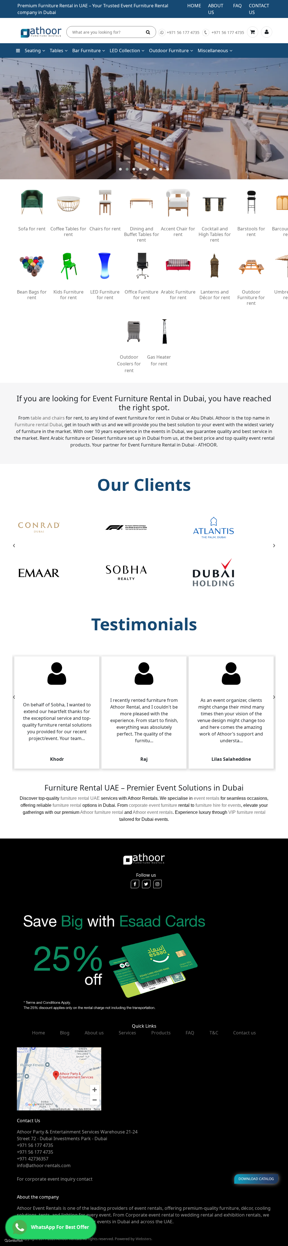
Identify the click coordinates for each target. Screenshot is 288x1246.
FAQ (190, 1033)
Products (161, 1033)
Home (194, 6)
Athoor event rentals (153, 812)
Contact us (244, 1033)
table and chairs (48, 418)
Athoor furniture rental (101, 812)
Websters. (144, 1238)
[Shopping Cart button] (252, 32)
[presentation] (14, 545)
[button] (120, 169)
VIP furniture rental (247, 812)
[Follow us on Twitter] (146, 884)
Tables (56, 50)
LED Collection (125, 50)
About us (94, 1033)
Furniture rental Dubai (38, 425)
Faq (237, 6)
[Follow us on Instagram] (157, 884)
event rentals (206, 798)
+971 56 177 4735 (183, 32)
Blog (64, 1033)
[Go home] (144, 858)
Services (127, 1033)
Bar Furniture (86, 50)
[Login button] (266, 32)
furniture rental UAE (80, 798)
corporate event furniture (153, 805)
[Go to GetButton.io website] (13, 1240)
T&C (214, 1033)
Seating (33, 50)
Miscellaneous (213, 50)
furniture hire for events (218, 805)
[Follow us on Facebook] (135, 884)
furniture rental (67, 805)
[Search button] (148, 32)
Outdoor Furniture (169, 50)
